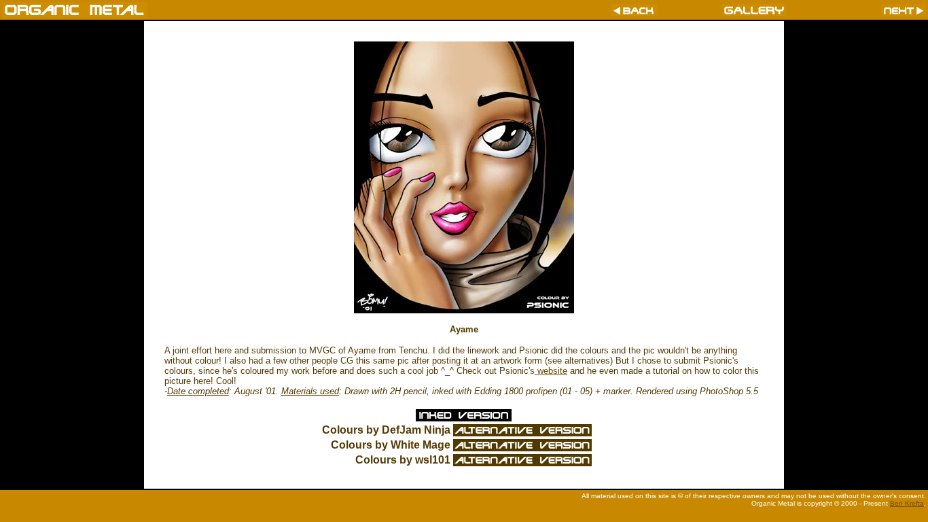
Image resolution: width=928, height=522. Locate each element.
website (551, 371)
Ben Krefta (907, 503)
